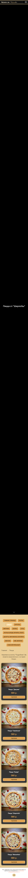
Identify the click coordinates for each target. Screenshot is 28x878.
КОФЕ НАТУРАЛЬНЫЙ (14, 645)
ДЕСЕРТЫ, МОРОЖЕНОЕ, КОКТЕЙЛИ (14, 636)
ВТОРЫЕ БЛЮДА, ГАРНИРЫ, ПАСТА (13, 632)
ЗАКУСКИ (7, 641)
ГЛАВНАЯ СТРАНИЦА (9, 620)
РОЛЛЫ (21, 620)
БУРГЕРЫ (17, 624)
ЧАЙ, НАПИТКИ (18, 641)
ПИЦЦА (9, 624)
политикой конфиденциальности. (16, 871)
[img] (5, 2)
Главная (4, 650)
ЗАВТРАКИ (6, 628)
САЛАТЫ (15, 628)
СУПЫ (22, 628)
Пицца (11, 650)
